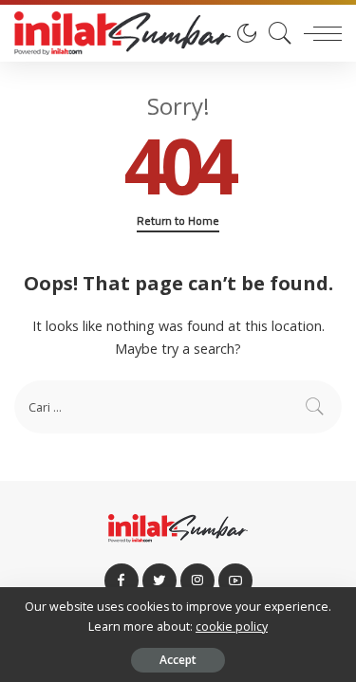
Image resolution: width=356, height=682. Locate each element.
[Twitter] (159, 580)
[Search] (275, 33)
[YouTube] (235, 580)
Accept (178, 660)
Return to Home (178, 221)
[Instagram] (197, 580)
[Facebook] (121, 580)
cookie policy (232, 626)
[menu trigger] (318, 33)
